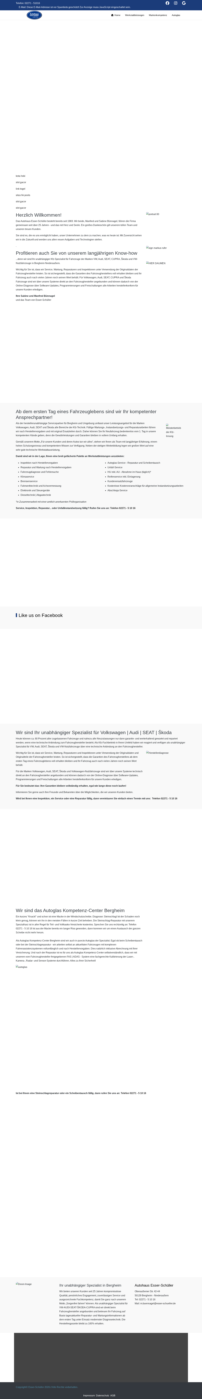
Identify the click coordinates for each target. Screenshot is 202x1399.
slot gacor (21, 182)
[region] (101, 89)
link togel (20, 189)
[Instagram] (175, 3)
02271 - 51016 (32, 3)
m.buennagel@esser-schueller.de (158, 1303)
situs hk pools (23, 195)
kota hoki (20, 176)
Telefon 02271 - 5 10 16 (122, 508)
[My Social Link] (184, 3)
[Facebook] (167, 3)
